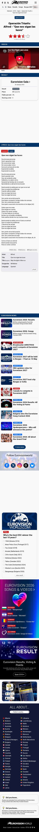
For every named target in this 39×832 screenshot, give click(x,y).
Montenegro (26, 732)
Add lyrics (22, 250)
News (9, 7)
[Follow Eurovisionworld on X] (8, 3)
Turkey (24, 777)
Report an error (32, 250)
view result (19, 575)
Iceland (7, 777)
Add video (13, 250)
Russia (25, 753)
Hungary (8, 774)
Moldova (25, 726)
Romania (25, 750)
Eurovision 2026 (19, 587)
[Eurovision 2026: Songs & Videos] (19, 599)
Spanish (4, 151)
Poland (25, 745)
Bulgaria (8, 742)
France (7, 764)
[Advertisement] (19, 121)
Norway (25, 742)
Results (14, 7)
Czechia (8, 753)
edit (35, 269)
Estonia (7, 758)
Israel (7, 782)
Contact (9, 827)
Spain (24, 769)
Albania (7, 718)
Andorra (7, 721)
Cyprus (7, 750)
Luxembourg (26, 721)
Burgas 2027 (28, 7)
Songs (21, 7)
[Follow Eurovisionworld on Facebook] (2, 3)
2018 (14, 11)
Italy (6, 785)
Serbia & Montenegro (29, 761)
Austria (7, 729)
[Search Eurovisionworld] (2, 7)
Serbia (24, 758)
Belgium (8, 737)
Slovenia (25, 766)
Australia (8, 726)
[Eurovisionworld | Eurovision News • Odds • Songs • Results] (19, 2)
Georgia (7, 766)
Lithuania (25, 718)
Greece (7, 772)
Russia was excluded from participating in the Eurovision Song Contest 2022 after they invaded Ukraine (18, 799)
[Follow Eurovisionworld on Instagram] (5, 3)
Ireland (7, 780)
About (4, 827)
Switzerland (26, 774)
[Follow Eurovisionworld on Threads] (26, 465)
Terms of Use (16, 827)
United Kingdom (28, 782)
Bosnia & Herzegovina (12, 740)
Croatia (7, 748)
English (11, 151)
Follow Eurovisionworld (19, 455)
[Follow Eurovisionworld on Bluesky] (32, 465)
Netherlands (26, 737)
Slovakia (25, 764)
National (9, 11)
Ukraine (25, 780)
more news (20, 447)
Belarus (7, 734)
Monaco (25, 729)
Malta (24, 724)
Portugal (25, 748)
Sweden (25, 772)
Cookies (22, 827)
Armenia (8, 724)
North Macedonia (28, 740)
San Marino (26, 756)
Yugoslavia (26, 785)
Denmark (8, 756)
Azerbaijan (8, 732)
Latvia (7, 788)
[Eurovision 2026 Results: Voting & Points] (19, 649)
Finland (7, 761)
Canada (7, 745)
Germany (8, 769)
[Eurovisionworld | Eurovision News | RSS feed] (34, 827)
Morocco (25, 734)
